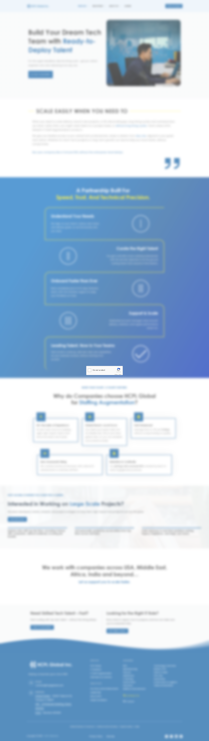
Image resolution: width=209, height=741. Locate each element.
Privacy (116, 374)
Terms (120, 374)
